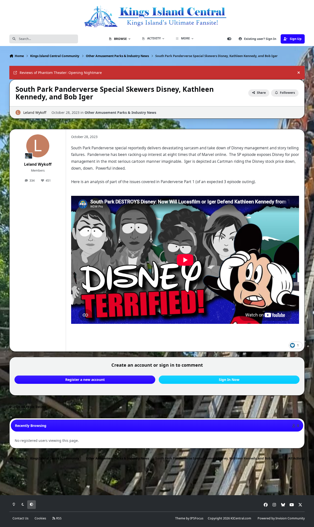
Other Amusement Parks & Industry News (120, 112)
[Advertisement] (157, 479)
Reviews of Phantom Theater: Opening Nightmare (61, 72)
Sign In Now (229, 379)
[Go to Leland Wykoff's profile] (18, 112)
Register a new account (85, 379)
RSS (58, 518)
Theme (180, 518)
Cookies (40, 518)
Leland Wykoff (34, 112)
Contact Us (20, 518)
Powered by (281, 518)
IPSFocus (196, 518)
